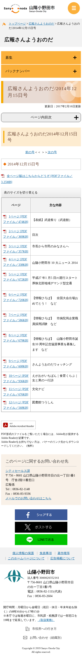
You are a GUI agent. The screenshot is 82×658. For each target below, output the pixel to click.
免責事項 (46, 553)
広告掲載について (62, 558)
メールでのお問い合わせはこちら (28, 498)
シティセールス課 (17, 471)
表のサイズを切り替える (21, 192)
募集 (8, 57)
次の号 (52, 152)
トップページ (17, 23)
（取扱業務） (46, 620)
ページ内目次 (41, 117)
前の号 (30, 152)
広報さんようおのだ (41, 23)
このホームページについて (26, 558)
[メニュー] (74, 8)
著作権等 (64, 553)
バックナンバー (17, 71)
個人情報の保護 (23, 553)
